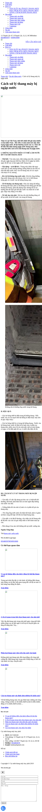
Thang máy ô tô (14, 24)
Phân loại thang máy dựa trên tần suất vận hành (18, 653)
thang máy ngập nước (11, 533)
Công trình (8, 28)
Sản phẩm (8, 14)
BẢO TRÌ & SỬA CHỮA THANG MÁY (24, 10)
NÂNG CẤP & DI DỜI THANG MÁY (23, 12)
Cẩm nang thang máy (12, 32)
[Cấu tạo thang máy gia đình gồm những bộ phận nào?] (21, 691)
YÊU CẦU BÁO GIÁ (33, 42)
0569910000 (15, 37)
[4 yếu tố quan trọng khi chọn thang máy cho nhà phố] (21, 613)
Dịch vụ (8, 6)
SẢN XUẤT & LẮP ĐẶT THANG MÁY (24, 8)
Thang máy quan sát (16, 18)
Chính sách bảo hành (12, 754)
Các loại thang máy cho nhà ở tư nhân (18, 728)
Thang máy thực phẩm (17, 20)
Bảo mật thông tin (11, 756)
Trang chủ (8, 3)
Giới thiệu (8, 5)
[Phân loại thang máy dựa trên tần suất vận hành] (21, 649)
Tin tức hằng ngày (15, 76)
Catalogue (12, 26)
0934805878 (5, 37)
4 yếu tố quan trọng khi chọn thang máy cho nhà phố (20, 617)
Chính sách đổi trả (11, 752)
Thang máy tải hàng (16, 22)
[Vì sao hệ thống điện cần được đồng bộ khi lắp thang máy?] (21, 570)
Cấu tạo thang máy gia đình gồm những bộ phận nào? (20, 696)
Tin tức (7, 30)
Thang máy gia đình (16, 16)
